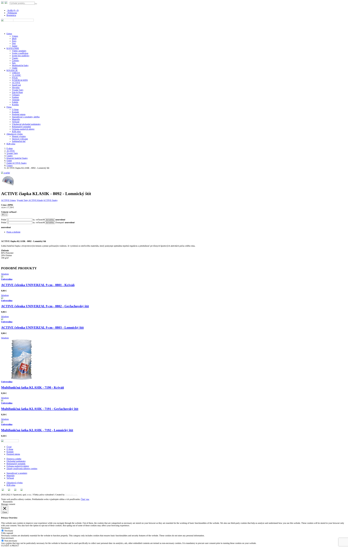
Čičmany (16, 95)
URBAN (16, 73)
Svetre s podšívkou (20, 53)
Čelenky (15, 60)
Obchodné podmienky (16, 461)
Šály (14, 63)
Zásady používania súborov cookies (22, 468)
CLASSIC (16, 75)
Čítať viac (85, 499)
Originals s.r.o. (71, 494)
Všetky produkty (19, 51)
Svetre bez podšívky (20, 56)
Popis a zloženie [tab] (13, 232)
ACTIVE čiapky (50, 200)
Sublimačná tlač (19, 141)
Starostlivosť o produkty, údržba (26, 117)
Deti (14, 43)
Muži (14, 38)
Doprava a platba (14, 459)
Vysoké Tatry (17, 90)
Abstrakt (15, 100)
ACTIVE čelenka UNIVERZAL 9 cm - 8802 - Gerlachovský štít (45, 306)
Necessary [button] (5, 528)
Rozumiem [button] (8, 502)
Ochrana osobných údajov (23, 129)
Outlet (14, 68)
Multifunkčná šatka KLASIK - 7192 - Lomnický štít (37, 430)
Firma (9, 107)
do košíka (50, 220)
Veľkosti (15, 122)
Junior (14, 46)
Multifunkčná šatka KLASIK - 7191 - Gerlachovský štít (39, 409)
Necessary (8, 531)
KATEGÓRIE (13, 48)
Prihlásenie (12, 13)
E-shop (10, 148)
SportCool (16, 85)
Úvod (9, 447)
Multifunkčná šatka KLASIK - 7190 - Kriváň (32, 387)
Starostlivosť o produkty (17, 473)
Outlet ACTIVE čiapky (17, 163)
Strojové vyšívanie (20, 139)
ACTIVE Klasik (36, 200)
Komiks (15, 104)
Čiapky (15, 58)
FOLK (15, 78)
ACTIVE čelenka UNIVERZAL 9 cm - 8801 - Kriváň (37, 285)
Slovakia (15, 87)
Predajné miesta (18, 114)
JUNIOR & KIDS (20, 80)
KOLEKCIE (12, 70)
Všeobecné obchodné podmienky (26, 124)
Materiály (16, 119)
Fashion (15, 97)
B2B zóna (16, 131)
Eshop (9, 33)
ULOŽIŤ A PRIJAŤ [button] (10, 545)
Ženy (14, 41)
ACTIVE (16, 82)
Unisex (15, 36)
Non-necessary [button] (7, 538)
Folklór (15, 102)
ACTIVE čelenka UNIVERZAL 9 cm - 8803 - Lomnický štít (42, 327)
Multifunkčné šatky (20, 65)
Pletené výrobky (19, 136)
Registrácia (11, 15)
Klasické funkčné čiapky (17, 158)
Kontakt (15, 112)
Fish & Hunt (17, 92)
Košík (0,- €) (13, 10)
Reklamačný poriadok (21, 126)
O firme (15, 109)
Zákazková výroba (15, 134)
